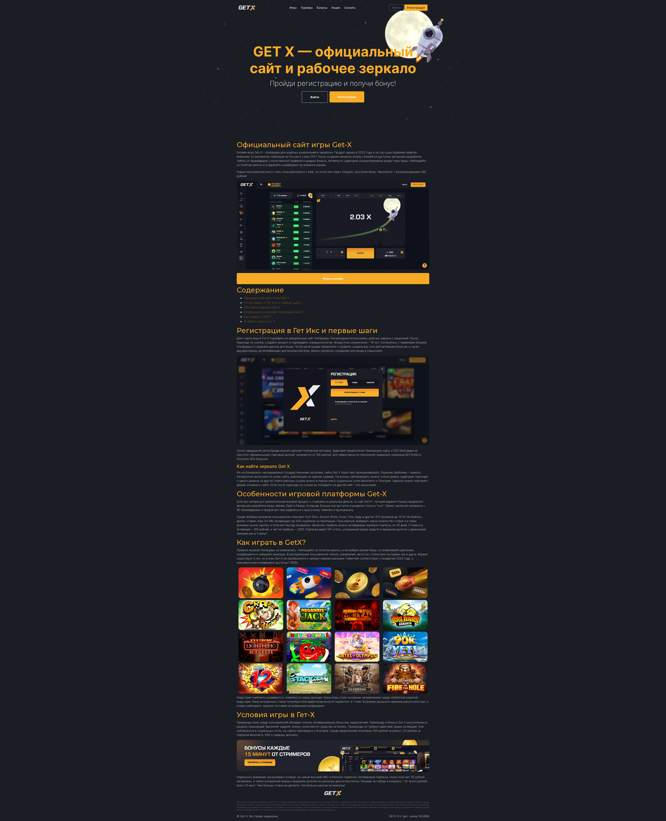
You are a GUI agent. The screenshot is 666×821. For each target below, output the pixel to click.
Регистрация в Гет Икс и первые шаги (272, 302)
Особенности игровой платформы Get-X (273, 312)
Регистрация (416, 7)
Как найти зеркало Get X (262, 307)
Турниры (307, 7)
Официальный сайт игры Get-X (266, 298)
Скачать (350, 7)
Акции (335, 7)
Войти (396, 7)
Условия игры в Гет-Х (259, 321)
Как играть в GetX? (257, 316)
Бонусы (322, 7)
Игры (293, 7)
